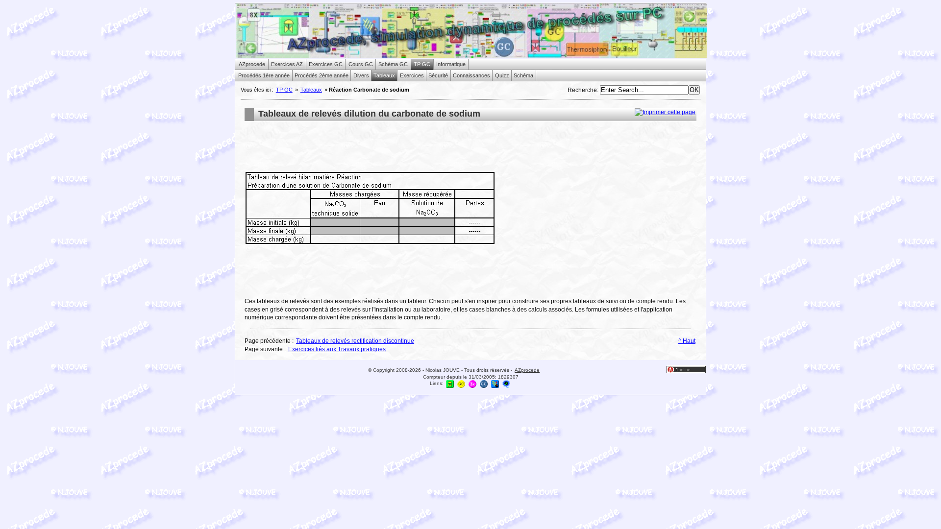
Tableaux (311, 90)
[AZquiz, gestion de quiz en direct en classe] (506, 383)
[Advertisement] (423, 147)
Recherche (582, 90)
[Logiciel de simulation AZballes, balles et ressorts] (495, 383)
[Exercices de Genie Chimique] (472, 383)
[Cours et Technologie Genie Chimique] (461, 383)
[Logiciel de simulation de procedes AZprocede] (450, 383)
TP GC (284, 90)
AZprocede (527, 370)
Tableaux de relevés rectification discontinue (355, 340)
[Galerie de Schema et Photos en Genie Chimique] (484, 383)
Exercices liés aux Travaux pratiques (337, 349)
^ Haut (686, 340)
